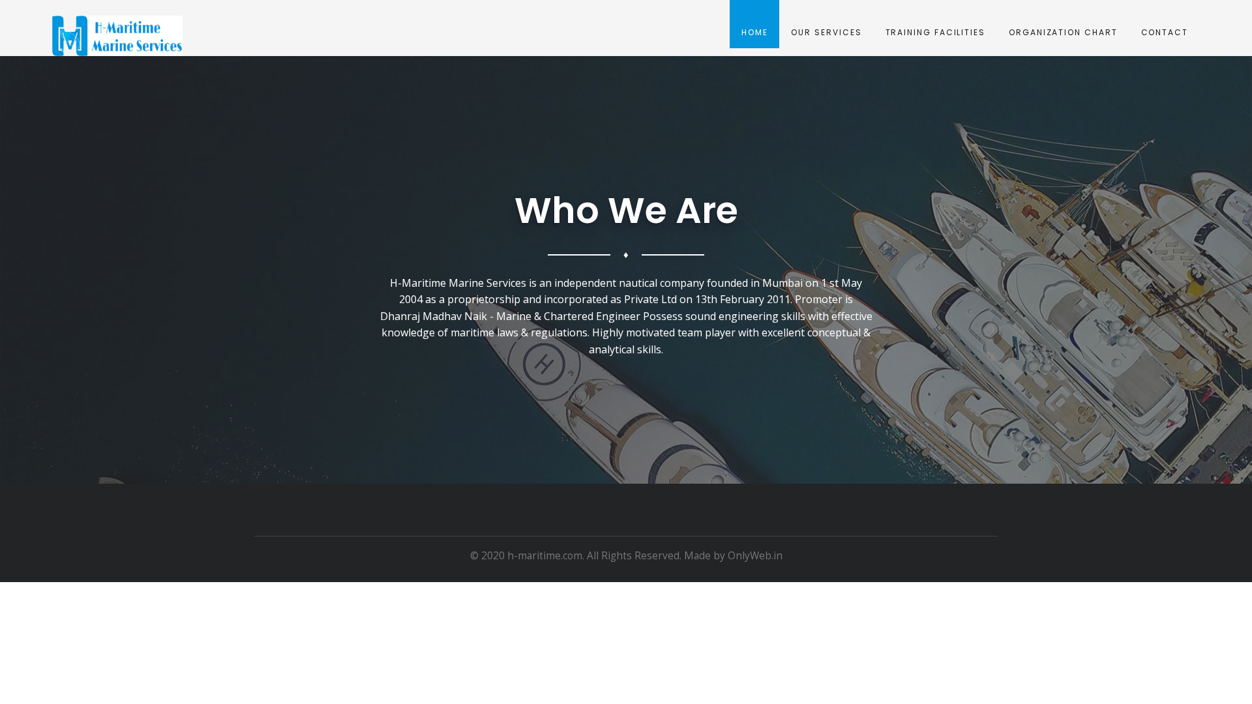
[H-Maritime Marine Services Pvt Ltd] (117, 36)
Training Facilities (935, 32)
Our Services (826, 32)
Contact (1164, 32)
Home (754, 32)
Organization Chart (1063, 32)
